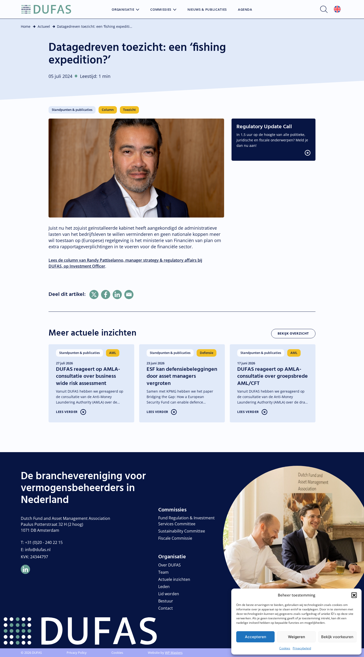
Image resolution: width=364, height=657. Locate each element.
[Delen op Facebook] (105, 294)
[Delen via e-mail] (128, 294)
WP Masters (173, 652)
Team (163, 572)
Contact (165, 608)
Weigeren (296, 636)
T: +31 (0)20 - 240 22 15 (42, 542)
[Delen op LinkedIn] (117, 294)
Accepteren (255, 636)
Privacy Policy (77, 652)
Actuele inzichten (174, 579)
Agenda (245, 10)
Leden (164, 586)
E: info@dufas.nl (36, 549)
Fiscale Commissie (175, 538)
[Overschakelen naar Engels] (337, 9)
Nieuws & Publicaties (207, 10)
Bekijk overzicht (293, 333)
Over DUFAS (169, 565)
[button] (354, 595)
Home (25, 26)
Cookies (284, 648)
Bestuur (165, 601)
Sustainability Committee (181, 531)
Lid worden (168, 593)
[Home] (46, 9)
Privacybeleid (302, 648)
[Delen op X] (94, 294)
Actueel (44, 26)
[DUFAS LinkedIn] (25, 569)
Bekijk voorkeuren (337, 636)
